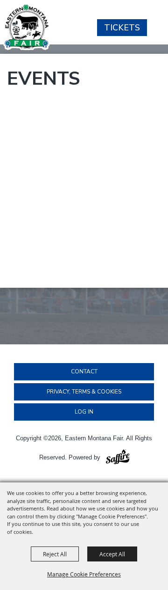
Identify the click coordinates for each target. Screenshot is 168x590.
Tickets (122, 27)
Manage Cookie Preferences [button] (84, 574)
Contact (84, 371)
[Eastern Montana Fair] (26, 26)
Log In (84, 411)
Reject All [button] (55, 554)
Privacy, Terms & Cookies (84, 391)
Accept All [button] (112, 554)
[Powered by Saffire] (117, 457)
